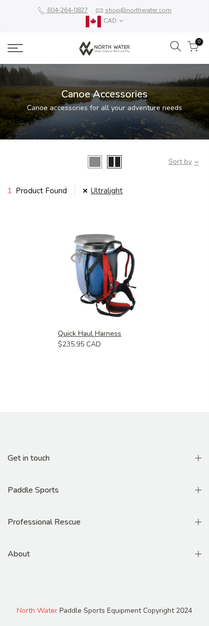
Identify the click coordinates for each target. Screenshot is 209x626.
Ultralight (107, 191)
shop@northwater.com (138, 10)
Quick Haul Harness (89, 333)
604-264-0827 (67, 10)
